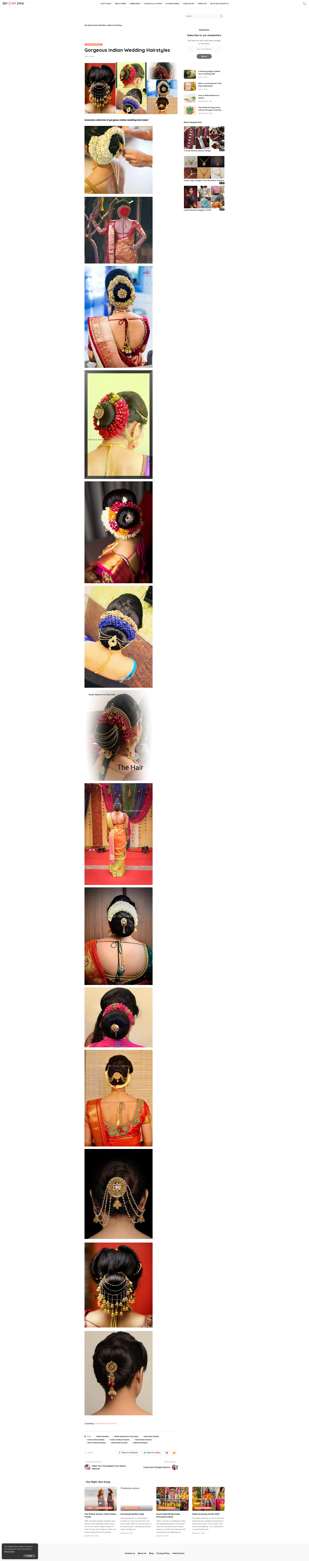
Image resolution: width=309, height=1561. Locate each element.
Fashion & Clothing (93, 44)
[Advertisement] (151, 25)
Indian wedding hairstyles (120, 1440)
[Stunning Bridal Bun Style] (136, 1499)
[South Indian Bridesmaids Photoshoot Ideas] (172, 1499)
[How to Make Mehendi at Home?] (190, 98)
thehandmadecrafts (106, 1423)
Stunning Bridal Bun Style (132, 1514)
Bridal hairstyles (103, 1436)
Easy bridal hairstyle (151, 1436)
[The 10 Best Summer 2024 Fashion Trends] (100, 1499)
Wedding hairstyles (140, 1443)
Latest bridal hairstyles (144, 1440)
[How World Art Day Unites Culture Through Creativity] (190, 110)
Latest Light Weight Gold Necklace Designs (204, 180)
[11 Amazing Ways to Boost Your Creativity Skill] (190, 74)
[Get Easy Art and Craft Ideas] (13, 3)
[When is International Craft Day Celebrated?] (190, 86)
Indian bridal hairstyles (96, 1440)
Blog (90, 1508)
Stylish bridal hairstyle (119, 1443)
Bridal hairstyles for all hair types (126, 1436)
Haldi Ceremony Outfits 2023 (205, 1514)
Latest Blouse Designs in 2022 (197, 210)
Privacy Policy (9, 1552)
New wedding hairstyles (96, 1443)
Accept (29, 1556)
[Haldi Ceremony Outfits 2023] (208, 1499)
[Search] (305, 3)
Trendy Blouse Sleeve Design (197, 150)
